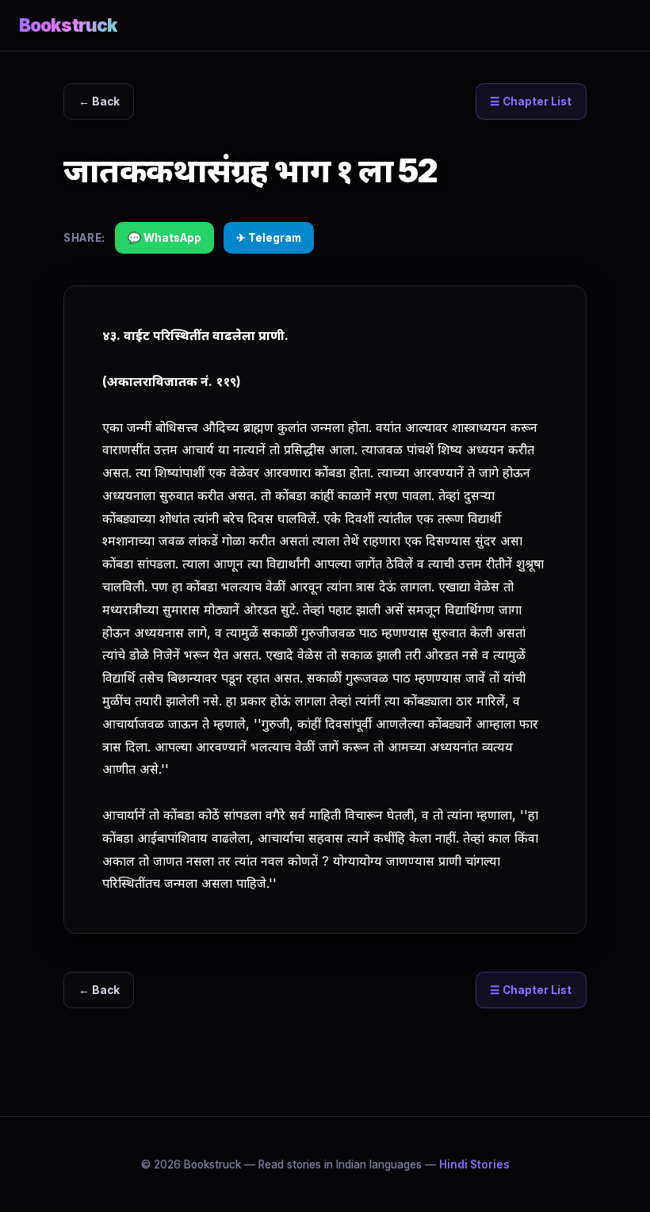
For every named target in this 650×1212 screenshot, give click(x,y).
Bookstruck (68, 25)
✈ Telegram (268, 237)
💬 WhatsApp (164, 237)
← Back (99, 101)
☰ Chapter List (531, 101)
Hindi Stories (474, 1164)
